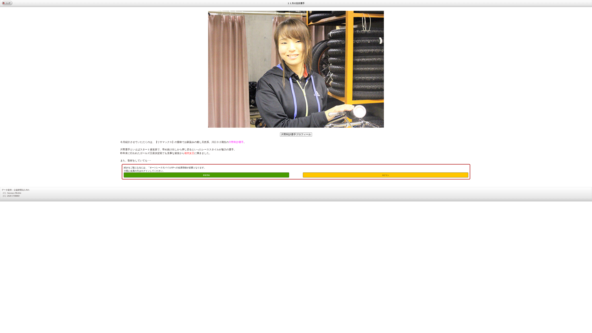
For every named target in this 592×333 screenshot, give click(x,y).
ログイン (385, 175)
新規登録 (206, 175)
